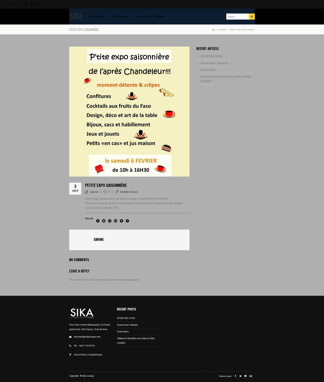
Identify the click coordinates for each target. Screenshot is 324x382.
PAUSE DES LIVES (211, 56)
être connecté (92, 279)
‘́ (200, 87)
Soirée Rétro (208, 69)
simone (94, 191)
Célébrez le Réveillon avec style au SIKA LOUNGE (225, 79)
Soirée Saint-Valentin (214, 63)
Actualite (221, 29)
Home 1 (134, 191)
